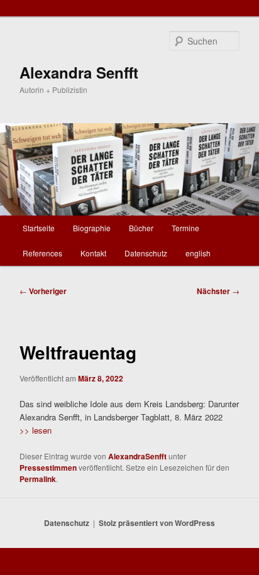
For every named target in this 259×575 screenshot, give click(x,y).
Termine (185, 227)
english (198, 253)
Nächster (218, 291)
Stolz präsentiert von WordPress (157, 522)
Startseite (39, 227)
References (42, 253)
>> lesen (35, 430)
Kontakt (93, 253)
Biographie (92, 227)
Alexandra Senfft (78, 72)
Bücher (141, 227)
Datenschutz (145, 253)
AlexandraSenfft (137, 456)
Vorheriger (43, 291)
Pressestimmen (48, 467)
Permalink (37, 479)
